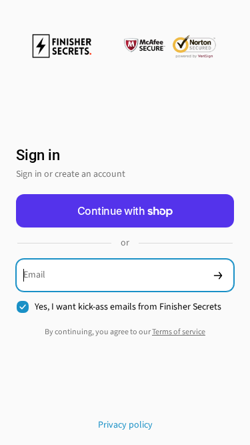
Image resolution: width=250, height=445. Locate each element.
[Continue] (218, 275)
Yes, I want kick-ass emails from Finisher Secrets (128, 307)
